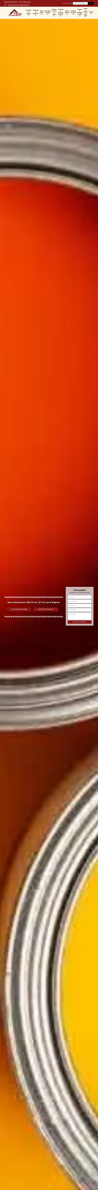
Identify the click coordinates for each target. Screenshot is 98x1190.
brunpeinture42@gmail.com (18, 5)
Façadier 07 (91, 12)
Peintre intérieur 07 (67, 12)
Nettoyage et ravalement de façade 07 (61, 13)
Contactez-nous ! (46, 609)
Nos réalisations (19, 609)
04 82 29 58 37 (12, 2)
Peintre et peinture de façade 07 (85, 12)
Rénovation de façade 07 (48, 12)
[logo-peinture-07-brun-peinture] (15, 13)
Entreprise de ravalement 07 (36, 13)
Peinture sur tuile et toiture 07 (54, 13)
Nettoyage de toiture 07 (73, 12)
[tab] (49, 595)
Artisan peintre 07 (42, 12)
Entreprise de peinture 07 (28, 13)
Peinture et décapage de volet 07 (79, 13)
